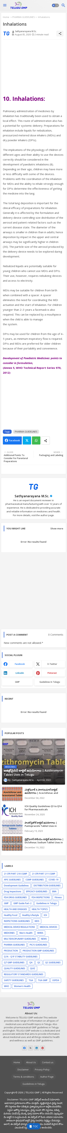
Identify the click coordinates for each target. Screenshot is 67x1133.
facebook (20, 664)
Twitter (27, 440)
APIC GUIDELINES (12, 879)
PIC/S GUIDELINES (38, 944)
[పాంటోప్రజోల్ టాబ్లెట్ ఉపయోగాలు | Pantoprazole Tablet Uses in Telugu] (12, 827)
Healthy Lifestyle (30, 915)
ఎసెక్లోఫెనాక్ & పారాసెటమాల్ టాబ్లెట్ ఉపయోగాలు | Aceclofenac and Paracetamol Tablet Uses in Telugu (45, 793)
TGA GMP (43, 980)
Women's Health (22, 986)
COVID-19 (53, 879)
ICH (45, 915)
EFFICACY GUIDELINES (36, 891)
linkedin (20, 672)
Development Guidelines (16, 885)
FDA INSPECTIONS (41, 897)
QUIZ (32, 968)
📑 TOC (33, 1126)
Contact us (47, 1062)
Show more (56, 528)
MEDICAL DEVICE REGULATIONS (19, 927)
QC (38, 962)
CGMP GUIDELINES (35, 879)
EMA (54, 891)
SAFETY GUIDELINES (14, 980)
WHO (6, 986)
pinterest (52, 672)
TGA (31, 980)
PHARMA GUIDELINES (23, 17)
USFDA (55, 980)
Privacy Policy (42, 1069)
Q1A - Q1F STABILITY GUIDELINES (21, 956)
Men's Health (26, 932)
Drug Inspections (12, 891)
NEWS (44, 938)
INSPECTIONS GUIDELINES (17, 921)
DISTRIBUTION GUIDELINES (47, 885)
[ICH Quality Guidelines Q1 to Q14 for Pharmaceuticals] (12, 810)
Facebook (14, 440)
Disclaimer (23, 1069)
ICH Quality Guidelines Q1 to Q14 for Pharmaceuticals (43, 808)
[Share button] (45, 440)
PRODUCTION (11, 950)
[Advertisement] (33, 67)
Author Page (47, 1076)
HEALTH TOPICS (40, 909)
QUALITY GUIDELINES (14, 968)
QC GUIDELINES (53, 962)
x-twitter (52, 664)
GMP (17, 681)
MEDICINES (9, 932)
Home (6, 17)
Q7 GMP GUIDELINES (14, 962)
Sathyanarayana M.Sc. (32, 496)
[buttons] (24, 1048)
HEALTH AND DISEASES (15, 909)
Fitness (58, 897)
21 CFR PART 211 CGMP (43, 873)
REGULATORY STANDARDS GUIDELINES (23, 974)
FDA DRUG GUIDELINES (15, 897)
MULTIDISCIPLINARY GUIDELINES (20, 938)
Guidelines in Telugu (49, 681)
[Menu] (5, 5)
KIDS (37, 921)
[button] (55, 5)
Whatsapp (36, 440)
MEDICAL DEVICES (48, 927)
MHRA (40, 932)
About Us (31, 1062)
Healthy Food (10, 915)
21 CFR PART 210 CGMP (15, 873)
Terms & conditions (23, 1076)
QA (31, 962)
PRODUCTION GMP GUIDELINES (38, 950)
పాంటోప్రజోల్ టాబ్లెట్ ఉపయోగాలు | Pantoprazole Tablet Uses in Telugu (41, 826)
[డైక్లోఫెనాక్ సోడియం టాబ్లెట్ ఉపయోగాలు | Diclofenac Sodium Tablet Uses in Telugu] (12, 843)
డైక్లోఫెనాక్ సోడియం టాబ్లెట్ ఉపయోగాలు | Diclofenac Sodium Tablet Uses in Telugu (44, 842)
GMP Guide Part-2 (22, 903)
